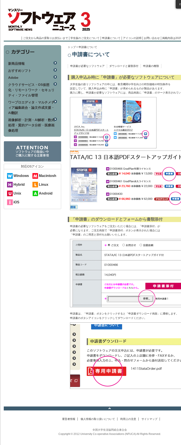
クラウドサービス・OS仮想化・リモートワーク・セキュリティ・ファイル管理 (31, 90)
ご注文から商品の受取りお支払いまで (45, 38)
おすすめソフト (19, 70)
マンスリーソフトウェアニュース (50, 20)
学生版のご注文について (85, 38)
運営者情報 (68, 419)
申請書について (111, 38)
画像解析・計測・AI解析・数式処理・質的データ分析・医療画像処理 (31, 125)
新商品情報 (16, 63)
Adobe (13, 77)
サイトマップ (149, 419)
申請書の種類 (151, 66)
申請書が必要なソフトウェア (87, 66)
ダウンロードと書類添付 (123, 66)
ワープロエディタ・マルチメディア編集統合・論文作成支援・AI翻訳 (31, 107)
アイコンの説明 (132, 38)
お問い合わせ (152, 38)
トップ (72, 47)
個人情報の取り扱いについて (98, 419)
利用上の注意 (128, 419)
